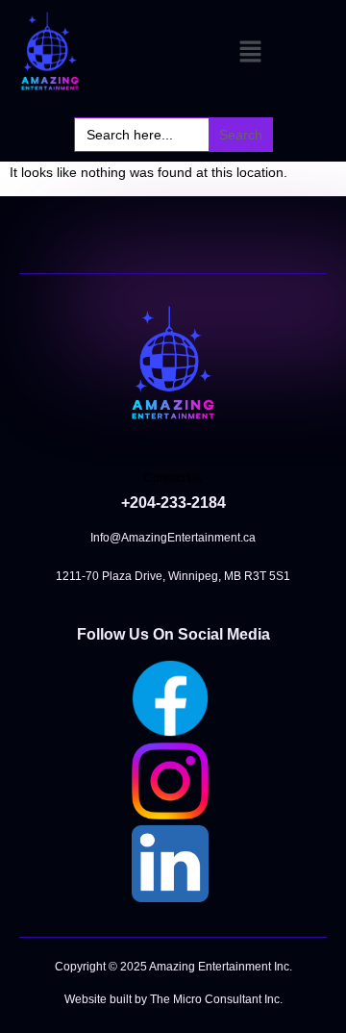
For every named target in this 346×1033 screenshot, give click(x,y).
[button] (250, 54)
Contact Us (173, 478)
